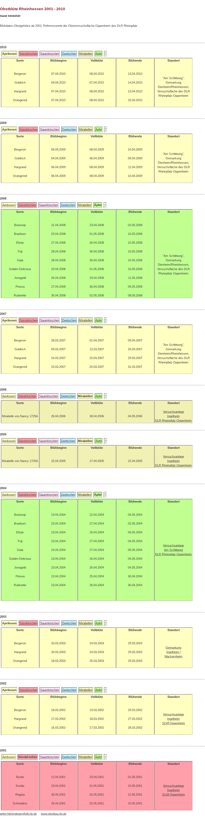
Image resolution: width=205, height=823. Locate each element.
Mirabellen (86, 53)
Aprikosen (8, 205)
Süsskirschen (28, 53)
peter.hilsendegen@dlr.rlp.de (18, 813)
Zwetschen (69, 53)
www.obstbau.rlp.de (53, 813)
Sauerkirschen (49, 53)
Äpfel (98, 53)
